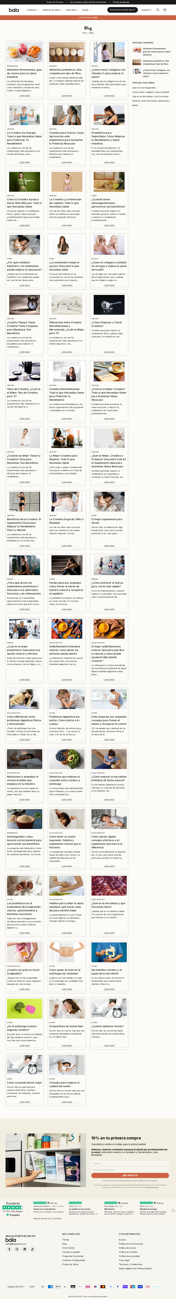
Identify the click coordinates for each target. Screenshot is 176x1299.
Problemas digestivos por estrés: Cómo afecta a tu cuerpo (64, 720)
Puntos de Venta (70, 1264)
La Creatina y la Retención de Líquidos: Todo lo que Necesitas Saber (65, 203)
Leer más (24, 96)
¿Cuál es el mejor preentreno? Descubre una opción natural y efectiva (23, 650)
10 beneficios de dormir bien (66, 1026)
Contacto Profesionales (73, 1260)
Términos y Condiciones (130, 1264)
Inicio (84, 33)
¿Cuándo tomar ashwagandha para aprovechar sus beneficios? (108, 203)
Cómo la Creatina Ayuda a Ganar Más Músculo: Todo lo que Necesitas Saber (24, 203)
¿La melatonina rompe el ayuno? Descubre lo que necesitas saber (64, 266)
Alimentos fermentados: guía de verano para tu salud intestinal (24, 73)
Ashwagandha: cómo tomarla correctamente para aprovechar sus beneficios (24, 840)
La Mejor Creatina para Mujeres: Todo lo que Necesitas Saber (63, 459)
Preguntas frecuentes (72, 1256)
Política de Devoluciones (131, 1244)
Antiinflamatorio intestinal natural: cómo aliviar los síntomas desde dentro (64, 650)
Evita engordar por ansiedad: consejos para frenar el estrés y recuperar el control (109, 720)
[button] (164, 9)
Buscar (122, 1239)
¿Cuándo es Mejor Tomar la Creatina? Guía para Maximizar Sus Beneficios (23, 459)
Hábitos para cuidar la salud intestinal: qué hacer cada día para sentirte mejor (66, 907)
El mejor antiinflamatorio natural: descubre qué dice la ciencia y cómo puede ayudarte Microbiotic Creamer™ (107, 653)
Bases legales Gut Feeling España (135, 1268)
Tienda (65, 1239)
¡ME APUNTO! (130, 1175)
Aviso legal (124, 1260)
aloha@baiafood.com (16, 1244)
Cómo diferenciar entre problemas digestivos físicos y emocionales (24, 720)
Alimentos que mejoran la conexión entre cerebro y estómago (64, 780)
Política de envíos (127, 1248)
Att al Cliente (68, 1248)
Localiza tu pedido (71, 1252)
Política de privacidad (129, 1256)
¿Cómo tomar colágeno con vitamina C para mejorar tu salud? (108, 73)
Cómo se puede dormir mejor (24, 1082)
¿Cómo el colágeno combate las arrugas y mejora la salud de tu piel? (109, 266)
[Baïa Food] (14, 10)
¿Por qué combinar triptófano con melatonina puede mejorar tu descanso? (24, 266)
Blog (64, 1244)
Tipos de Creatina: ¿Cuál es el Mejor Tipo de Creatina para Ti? (23, 393)
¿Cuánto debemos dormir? (107, 1026)
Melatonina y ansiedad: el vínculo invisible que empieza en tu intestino (22, 780)
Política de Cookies (128, 1252)
